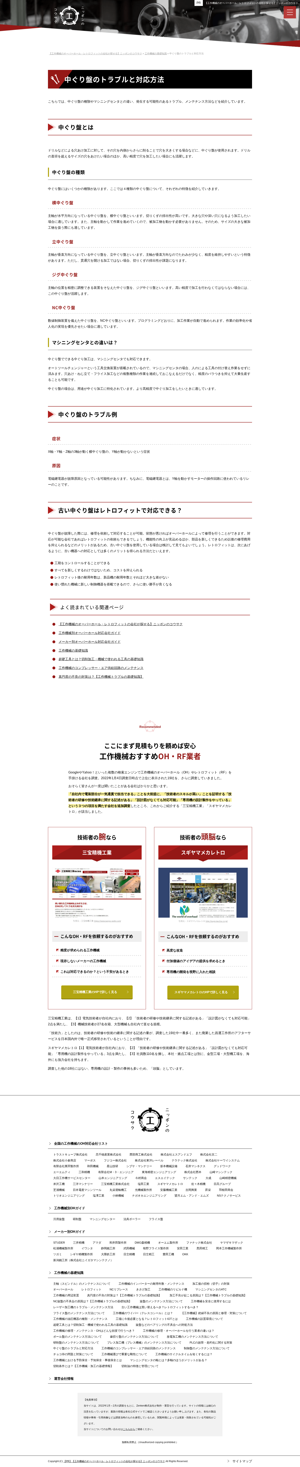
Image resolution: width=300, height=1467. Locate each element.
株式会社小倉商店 (64, 1160)
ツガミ (57, 1254)
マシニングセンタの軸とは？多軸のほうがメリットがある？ (168, 1360)
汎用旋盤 (59, 1219)
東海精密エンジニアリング (159, 1172)
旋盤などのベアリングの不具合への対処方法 (164, 1324)
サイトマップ (242, 1461)
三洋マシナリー (83, 1184)
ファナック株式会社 (199, 1242)
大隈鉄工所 (108, 1254)
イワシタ (87, 1248)
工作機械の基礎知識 (73, 650)
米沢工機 (59, 1184)
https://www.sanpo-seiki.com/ (107, 921)
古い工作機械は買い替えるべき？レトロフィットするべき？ (160, 1307)
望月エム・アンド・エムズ (191, 1195)
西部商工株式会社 (141, 1154)
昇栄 (208, 1189)
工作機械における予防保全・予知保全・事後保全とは (87, 1360)
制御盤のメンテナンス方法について (207, 1348)
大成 (208, 1178)
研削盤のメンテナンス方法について (76, 1342)
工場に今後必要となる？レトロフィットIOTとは (147, 1318)
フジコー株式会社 (115, 1160)
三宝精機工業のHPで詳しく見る (95, 992)
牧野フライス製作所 (156, 1248)
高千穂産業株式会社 (108, 1154)
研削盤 (77, 1219)
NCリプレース (119, 1289)
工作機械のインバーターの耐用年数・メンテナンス (151, 1283)
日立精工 (148, 1254)
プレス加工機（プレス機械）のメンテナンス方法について (144, 1342)
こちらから (129, 1429)
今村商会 (141, 1178)
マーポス (90, 1160)
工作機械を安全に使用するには (211, 1301)
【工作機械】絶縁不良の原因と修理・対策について (214, 1313)
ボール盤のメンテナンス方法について (77, 1336)
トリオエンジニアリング (69, 1195)
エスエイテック (165, 1178)
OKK (185, 1254)
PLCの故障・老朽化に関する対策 (211, 1342)
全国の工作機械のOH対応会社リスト (81, 1143)
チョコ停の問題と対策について (73, 1354)
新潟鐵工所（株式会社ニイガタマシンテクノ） (83, 1260)
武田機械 (129, 1248)
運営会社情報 (64, 1378)
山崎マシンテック (221, 1172)
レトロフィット (91, 1289)
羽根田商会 (226, 1189)
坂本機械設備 (168, 1166)
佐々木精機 (198, 1184)
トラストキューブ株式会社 (70, 1154)
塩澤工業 (98, 1195)
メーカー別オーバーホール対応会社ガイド (90, 641)
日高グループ (222, 1184)
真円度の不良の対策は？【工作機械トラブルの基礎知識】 (101, 676)
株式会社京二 (208, 1154)
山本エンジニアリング (113, 1178)
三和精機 (84, 1172)
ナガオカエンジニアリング (149, 1195)
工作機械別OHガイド (69, 1208)
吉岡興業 (191, 1189)
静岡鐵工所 (108, 1248)
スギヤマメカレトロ (170, 1184)
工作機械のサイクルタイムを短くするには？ (183, 1354)
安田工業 (182, 1248)
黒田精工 (202, 1248)
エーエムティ (61, 1172)
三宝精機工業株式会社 (115, 1184)
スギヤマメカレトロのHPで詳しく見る (201, 992)
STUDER (59, 1242)
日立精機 (129, 1254)
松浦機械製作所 (63, 1248)
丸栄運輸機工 (118, 1189)
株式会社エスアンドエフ (176, 1154)
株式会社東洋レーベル (149, 1160)
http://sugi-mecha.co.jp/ (217, 921)
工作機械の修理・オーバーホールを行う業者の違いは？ (178, 1330)
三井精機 (78, 1242)
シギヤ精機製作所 (81, 1254)
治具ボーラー (132, 1219)
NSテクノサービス (229, 1195)
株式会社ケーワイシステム (223, 1160)
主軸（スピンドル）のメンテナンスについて (81, 1283)
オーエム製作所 (168, 1242)
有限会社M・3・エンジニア (116, 1172)
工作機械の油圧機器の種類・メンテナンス (80, 1318)
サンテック (190, 1178)
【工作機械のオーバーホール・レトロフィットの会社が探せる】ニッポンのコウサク (251, 3)
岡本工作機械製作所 (229, 1248)
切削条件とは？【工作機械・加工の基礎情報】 (83, 1366)
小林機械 (118, 1195)
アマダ (97, 1242)
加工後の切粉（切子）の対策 (211, 1283)
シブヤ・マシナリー (139, 1166)
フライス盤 (156, 1219)
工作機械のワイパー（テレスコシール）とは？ (143, 1313)
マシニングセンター (102, 1219)
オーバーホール (63, 1289)
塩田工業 (143, 1184)
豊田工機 (168, 1254)
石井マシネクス (196, 1166)
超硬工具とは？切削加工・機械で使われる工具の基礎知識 (101, 659)
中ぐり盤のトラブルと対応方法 (73, 1348)
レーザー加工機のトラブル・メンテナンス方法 (83, 1307)
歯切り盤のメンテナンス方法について (134, 1336)
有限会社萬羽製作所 (66, 1166)
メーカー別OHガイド (69, 1231)
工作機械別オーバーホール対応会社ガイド (90, 633)
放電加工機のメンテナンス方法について (192, 1336)
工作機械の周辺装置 (66, 1295)
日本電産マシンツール (87, 1189)
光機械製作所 (143, 1189)
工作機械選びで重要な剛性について (124, 1354)
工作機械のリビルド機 (173, 1289)
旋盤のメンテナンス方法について (161, 1301)
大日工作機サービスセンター (71, 1178)
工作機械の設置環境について (204, 1318)
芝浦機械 (59, 1189)
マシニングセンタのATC (211, 1289)
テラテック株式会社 (184, 1160)
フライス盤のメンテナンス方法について (79, 1313)
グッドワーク (222, 1166)
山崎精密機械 (228, 1178)
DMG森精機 (142, 1242)
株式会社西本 (192, 1172)
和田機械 (93, 1166)
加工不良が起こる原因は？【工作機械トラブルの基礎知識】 (208, 1295)
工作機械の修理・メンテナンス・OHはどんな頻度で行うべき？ (94, 1330)
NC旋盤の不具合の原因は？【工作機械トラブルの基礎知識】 (92, 1301)
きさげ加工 (143, 1289)
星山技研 (112, 1166)
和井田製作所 (118, 1242)
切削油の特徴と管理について (140, 1366)
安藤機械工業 (168, 1189)
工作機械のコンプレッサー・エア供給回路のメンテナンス (101, 668)
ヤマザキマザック (231, 1242)
